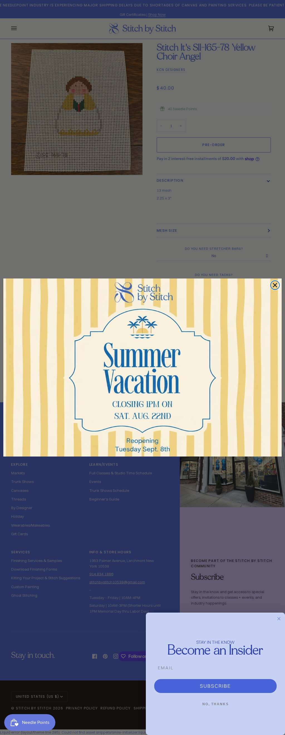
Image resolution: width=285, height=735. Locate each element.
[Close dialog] (275, 285)
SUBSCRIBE (215, 686)
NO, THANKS (215, 704)
